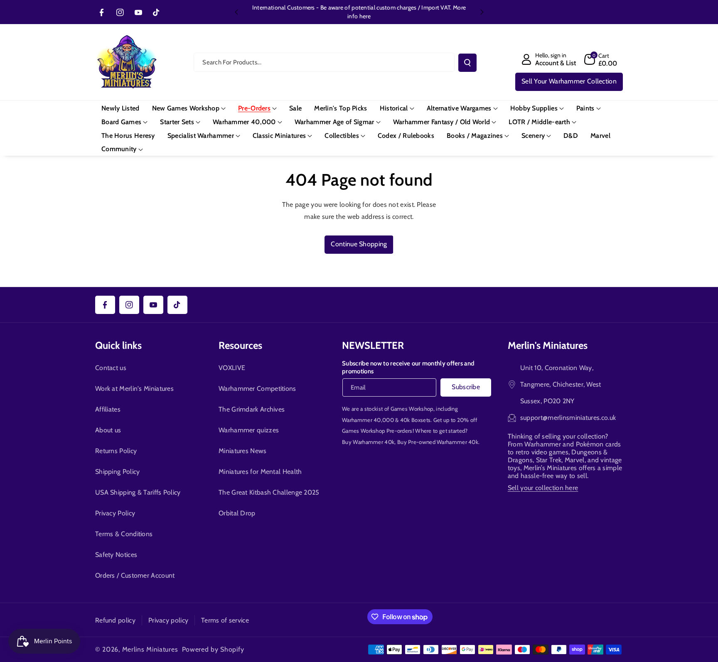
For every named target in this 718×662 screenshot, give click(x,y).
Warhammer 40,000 (368, 420)
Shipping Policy (117, 472)
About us (108, 430)
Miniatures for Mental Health (260, 472)
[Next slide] (482, 12)
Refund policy (115, 620)
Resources (240, 345)
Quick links (118, 345)
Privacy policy (168, 620)
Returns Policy (116, 451)
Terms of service (225, 620)
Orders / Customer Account (135, 575)
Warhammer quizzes (249, 430)
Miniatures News (243, 451)
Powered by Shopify (213, 649)
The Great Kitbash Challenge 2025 (269, 492)
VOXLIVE (232, 368)
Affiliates (107, 409)
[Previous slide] (236, 12)
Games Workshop (412, 408)
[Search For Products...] (467, 63)
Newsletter (373, 345)
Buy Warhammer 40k (368, 442)
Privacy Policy (115, 513)
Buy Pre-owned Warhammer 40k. (438, 442)
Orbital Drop (237, 513)
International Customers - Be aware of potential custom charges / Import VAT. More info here (359, 12)
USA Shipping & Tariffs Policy (138, 492)
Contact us (110, 368)
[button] (600, 59)
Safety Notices (116, 555)
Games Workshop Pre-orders (377, 430)
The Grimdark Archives (252, 409)
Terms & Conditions (123, 534)
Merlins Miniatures (150, 649)
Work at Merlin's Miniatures (134, 388)
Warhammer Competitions (257, 388)
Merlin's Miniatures (548, 345)
